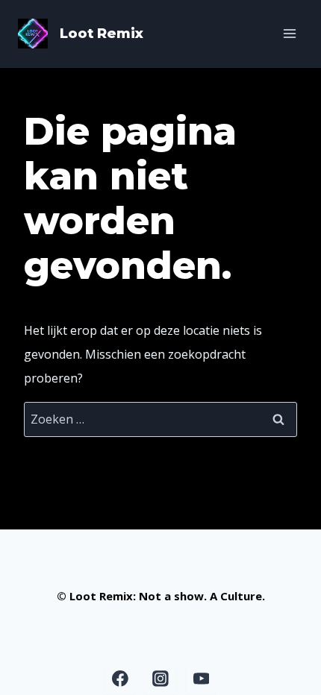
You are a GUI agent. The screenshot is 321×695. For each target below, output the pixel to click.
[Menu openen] (289, 33)
